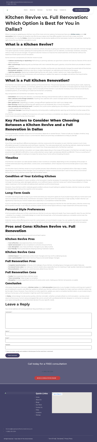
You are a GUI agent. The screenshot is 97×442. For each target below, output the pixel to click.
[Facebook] (82, 2)
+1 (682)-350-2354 (47, 371)
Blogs (55, 10)
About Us (32, 10)
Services (39, 10)
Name (7, 331)
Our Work (49, 10)
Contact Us (63, 10)
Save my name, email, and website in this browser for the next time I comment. (30, 351)
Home (26, 10)
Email (7, 338)
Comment (8, 312)
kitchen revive (75, 34)
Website (7, 344)
